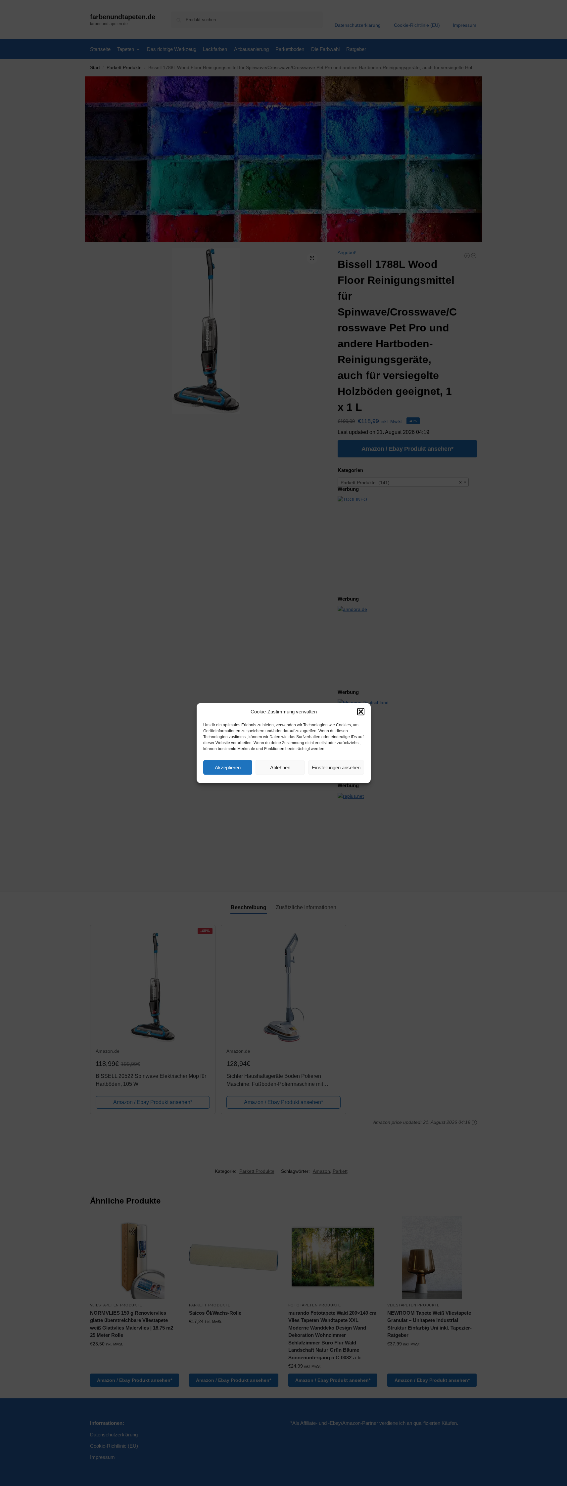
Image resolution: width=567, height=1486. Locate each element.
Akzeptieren (228, 767)
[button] (360, 711)
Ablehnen (280, 767)
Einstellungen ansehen (336, 767)
